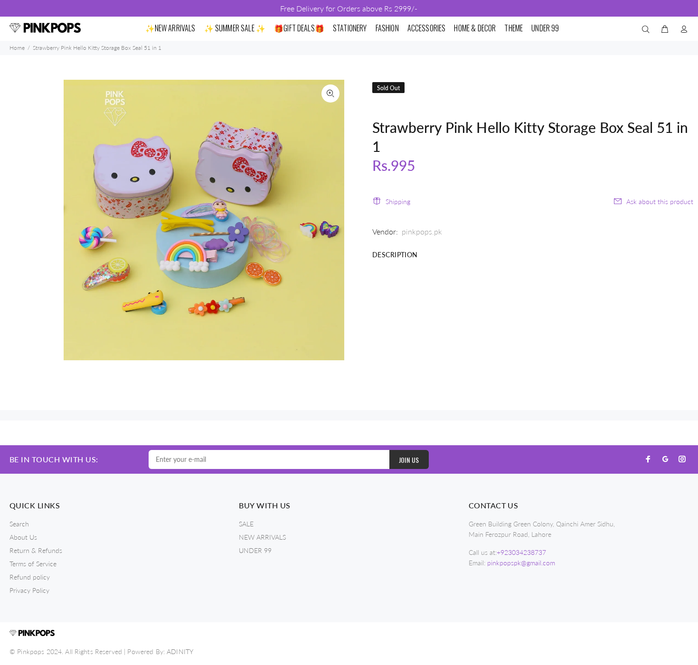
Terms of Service (33, 564)
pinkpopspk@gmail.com (521, 563)
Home (17, 47)
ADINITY (180, 651)
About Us (23, 537)
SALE (246, 524)
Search (19, 524)
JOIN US (409, 460)
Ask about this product (659, 201)
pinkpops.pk (422, 231)
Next (330, 220)
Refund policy (29, 577)
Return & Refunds (35, 550)
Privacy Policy (29, 590)
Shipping (398, 201)
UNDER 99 (255, 550)
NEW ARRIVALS (262, 537)
